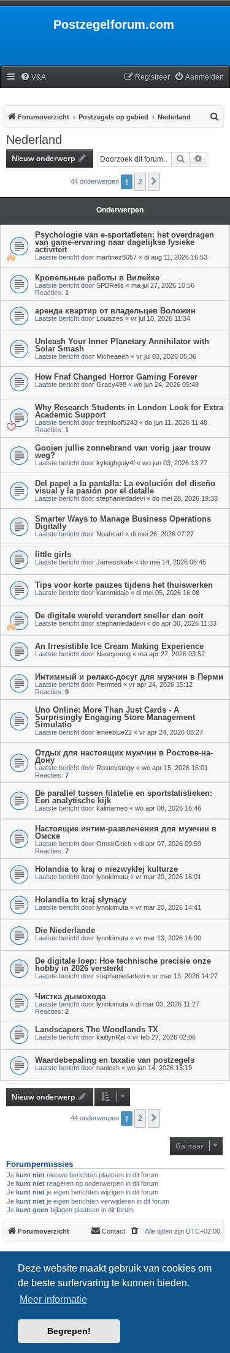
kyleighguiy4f (115, 463)
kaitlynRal (110, 1037)
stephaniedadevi (120, 498)
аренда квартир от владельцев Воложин (115, 310)
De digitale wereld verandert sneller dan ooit (119, 615)
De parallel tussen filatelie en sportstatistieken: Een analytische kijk (123, 797)
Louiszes (109, 318)
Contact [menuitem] (113, 1231)
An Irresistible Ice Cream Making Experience (119, 646)
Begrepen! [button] (69, 1331)
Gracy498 (111, 384)
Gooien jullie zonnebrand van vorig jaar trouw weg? (122, 451)
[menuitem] (33, 77)
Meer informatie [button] (53, 1299)
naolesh (108, 1067)
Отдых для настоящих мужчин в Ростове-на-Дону (124, 756)
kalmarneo (112, 808)
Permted (108, 684)
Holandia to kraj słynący (80, 899)
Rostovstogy (115, 767)
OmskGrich (113, 843)
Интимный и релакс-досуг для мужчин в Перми (129, 676)
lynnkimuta (112, 876)
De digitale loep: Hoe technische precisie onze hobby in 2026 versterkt (123, 964)
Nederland (34, 139)
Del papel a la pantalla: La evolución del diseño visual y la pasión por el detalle (125, 487)
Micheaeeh (112, 356)
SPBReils (110, 285)
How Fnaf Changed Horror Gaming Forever (116, 376)
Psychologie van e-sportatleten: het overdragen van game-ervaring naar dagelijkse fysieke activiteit (124, 242)
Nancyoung (113, 654)
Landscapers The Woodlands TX (96, 1029)
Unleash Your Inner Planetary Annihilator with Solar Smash (122, 345)
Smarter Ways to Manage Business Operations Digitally (123, 522)
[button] (154, 182)
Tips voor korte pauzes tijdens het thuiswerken (124, 585)
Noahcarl (109, 534)
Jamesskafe (114, 562)
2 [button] (140, 181)
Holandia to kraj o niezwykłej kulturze (106, 869)
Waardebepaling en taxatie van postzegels (114, 1060)
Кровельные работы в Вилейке (97, 277)
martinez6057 (116, 257)
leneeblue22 (114, 732)
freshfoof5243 (116, 422)
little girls (53, 554)
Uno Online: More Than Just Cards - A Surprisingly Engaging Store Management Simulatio (115, 717)
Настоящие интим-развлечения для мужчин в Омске (126, 832)
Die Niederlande (65, 930)
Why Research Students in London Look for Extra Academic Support (129, 411)
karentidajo (112, 592)
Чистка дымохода (70, 996)
